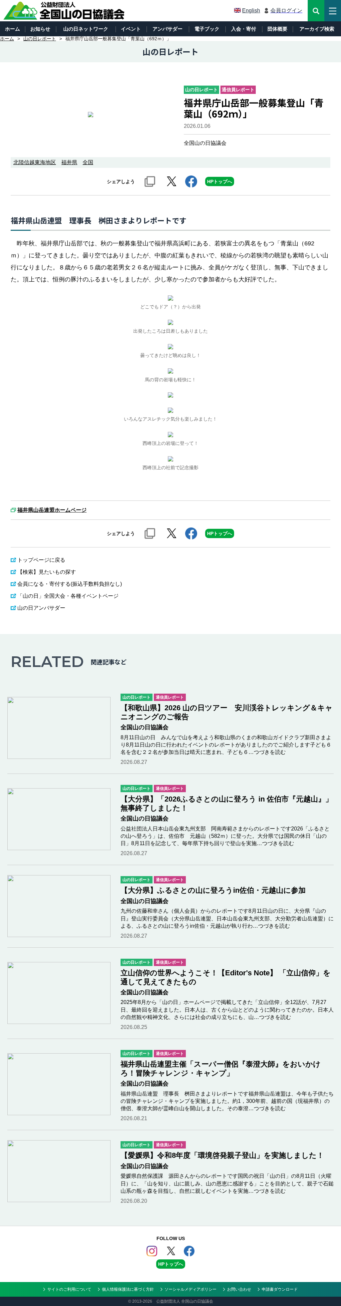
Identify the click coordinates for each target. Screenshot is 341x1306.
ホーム (12, 29)
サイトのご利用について (69, 1289)
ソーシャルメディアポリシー (190, 1289)
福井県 (69, 162)
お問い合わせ (239, 1289)
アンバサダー (167, 29)
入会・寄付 (243, 29)
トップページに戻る (41, 560)
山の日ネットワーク (85, 29)
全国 (88, 162)
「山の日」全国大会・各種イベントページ (68, 596)
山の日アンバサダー (41, 608)
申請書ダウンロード (280, 1289)
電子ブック (206, 29)
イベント (131, 29)
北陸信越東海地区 (34, 162)
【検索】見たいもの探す (46, 572)
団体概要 (277, 29)
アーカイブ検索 (316, 29)
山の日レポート (39, 38)
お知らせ (40, 29)
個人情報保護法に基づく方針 (128, 1289)
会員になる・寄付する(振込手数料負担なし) (69, 584)
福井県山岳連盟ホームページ (52, 510)
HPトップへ (219, 181)
